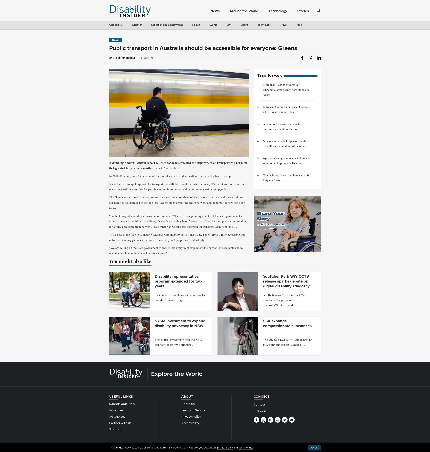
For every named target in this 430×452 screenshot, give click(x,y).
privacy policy (225, 447)
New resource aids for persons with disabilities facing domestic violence (285, 143)
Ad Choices (117, 416)
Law (228, 25)
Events (213, 25)
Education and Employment (167, 25)
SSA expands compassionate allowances (287, 323)
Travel (283, 25)
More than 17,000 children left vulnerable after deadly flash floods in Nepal (286, 90)
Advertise (116, 410)
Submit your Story (122, 404)
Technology (264, 25)
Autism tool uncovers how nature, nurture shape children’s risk (283, 126)
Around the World (244, 11)
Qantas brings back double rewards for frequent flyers (286, 177)
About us (188, 404)
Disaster (137, 25)
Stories (303, 11)
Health (196, 25)
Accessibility (116, 25)
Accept (314, 447)
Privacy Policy (191, 416)
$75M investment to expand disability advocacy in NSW (180, 323)
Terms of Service (193, 410)
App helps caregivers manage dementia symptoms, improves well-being (287, 160)
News (215, 11)
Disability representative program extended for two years (178, 281)
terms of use (246, 447)
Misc (299, 25)
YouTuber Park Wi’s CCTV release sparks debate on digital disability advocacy (286, 281)
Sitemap (115, 429)
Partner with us (120, 423)
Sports (244, 25)
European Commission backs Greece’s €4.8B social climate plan (286, 109)
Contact (259, 404)
